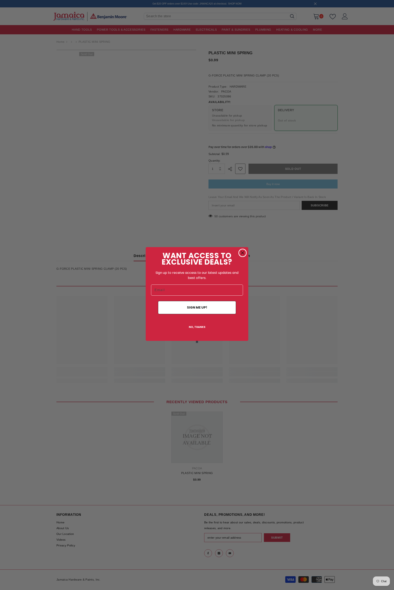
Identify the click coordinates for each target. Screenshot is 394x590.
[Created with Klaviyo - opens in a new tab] (197, 342)
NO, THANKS (197, 327)
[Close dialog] (242, 253)
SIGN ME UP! (197, 307)
